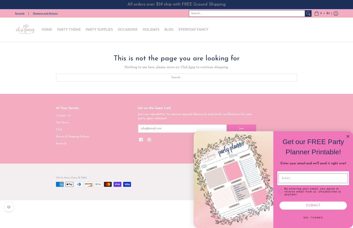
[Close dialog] (348, 136)
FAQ (59, 129)
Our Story (62, 122)
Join (241, 128)
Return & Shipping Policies (72, 136)
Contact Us (63, 115)
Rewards (20, 13)
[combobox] (247, 13)
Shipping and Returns (45, 13)
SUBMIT (313, 205)
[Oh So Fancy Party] (25, 30)
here (192, 67)
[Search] (308, 13)
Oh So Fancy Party (66, 178)
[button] (322, 13)
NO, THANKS (313, 218)
